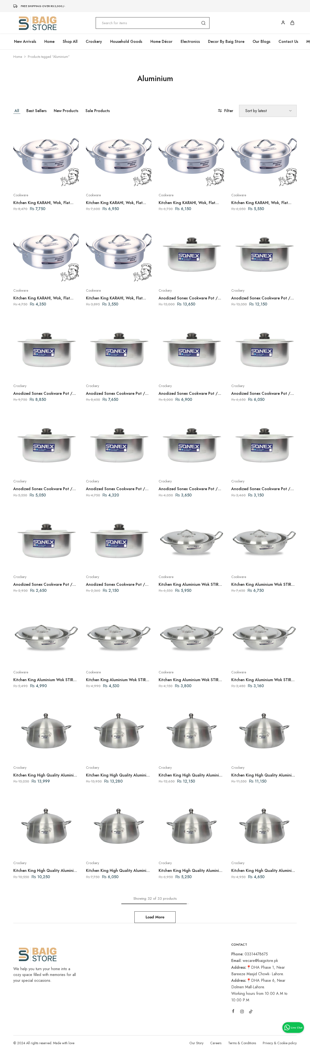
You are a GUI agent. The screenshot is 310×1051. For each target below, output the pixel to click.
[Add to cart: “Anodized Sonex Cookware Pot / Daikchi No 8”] (178, 371)
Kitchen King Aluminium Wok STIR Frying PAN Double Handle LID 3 (188, 679)
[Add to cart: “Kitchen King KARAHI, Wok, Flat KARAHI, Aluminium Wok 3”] (106, 276)
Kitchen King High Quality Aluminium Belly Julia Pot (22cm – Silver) (191, 870)
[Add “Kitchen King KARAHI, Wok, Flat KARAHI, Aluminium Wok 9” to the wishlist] (131, 180)
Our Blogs (261, 41)
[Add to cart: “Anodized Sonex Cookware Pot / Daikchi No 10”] (33, 371)
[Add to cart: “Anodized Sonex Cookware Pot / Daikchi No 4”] (178, 467)
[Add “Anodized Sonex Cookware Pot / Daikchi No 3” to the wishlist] (276, 467)
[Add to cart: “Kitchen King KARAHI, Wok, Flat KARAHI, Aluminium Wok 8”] (178, 180)
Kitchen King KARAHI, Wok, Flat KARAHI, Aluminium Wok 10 (41, 202)
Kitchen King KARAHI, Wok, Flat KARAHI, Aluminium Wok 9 (114, 202)
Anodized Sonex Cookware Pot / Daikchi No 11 (260, 298)
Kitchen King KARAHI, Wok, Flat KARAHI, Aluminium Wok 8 (187, 202)
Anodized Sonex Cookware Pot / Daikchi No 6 (42, 488)
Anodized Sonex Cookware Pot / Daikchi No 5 (115, 488)
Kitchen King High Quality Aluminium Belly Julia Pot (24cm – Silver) (118, 870)
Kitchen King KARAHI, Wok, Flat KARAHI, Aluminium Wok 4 (41, 298)
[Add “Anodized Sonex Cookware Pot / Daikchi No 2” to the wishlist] (58, 562)
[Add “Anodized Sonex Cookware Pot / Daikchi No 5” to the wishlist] (131, 467)
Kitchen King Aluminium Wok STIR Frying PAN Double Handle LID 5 (43, 679)
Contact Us (288, 41)
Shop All (70, 41)
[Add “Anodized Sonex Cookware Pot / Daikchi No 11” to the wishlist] (276, 276)
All (17, 111)
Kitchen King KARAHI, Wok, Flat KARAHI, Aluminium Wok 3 (114, 298)
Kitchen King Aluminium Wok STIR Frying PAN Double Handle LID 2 (261, 679)
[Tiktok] (250, 1012)
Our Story (196, 1043)
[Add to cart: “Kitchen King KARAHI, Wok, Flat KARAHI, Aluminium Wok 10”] (33, 180)
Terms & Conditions (242, 1043)
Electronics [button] (190, 41)
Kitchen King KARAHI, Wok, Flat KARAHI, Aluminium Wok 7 (259, 202)
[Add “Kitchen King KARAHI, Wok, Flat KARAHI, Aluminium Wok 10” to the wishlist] (58, 180)
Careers (215, 1043)
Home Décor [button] (161, 41)
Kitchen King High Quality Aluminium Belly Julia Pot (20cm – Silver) (264, 870)
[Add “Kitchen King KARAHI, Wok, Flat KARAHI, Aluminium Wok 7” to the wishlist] (276, 180)
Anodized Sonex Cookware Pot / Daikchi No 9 (115, 393)
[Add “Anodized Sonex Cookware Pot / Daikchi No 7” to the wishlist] (276, 371)
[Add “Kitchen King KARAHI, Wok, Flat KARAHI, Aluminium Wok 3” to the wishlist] (131, 276)
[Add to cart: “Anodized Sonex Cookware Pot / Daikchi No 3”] (251, 467)
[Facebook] (233, 1012)
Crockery (165, 290)
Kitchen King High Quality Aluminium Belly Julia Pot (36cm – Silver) (118, 775)
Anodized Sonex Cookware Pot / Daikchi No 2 (42, 584)
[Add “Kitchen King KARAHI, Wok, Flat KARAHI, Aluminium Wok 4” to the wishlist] (58, 276)
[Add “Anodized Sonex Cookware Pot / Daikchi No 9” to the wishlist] (131, 371)
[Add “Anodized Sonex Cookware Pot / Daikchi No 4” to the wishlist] (203, 467)
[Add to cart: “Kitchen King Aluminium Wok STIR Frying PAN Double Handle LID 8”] (178, 562)
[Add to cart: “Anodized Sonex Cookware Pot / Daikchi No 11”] (251, 276)
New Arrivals (25, 41)
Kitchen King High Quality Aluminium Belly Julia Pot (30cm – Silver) (46, 870)
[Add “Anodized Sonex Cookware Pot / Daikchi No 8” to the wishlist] (203, 371)
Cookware (20, 195)
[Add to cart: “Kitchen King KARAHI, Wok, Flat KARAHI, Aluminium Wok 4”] (33, 276)
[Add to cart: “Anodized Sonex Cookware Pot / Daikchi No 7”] (251, 371)
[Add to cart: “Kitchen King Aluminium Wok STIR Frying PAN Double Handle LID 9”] (251, 562)
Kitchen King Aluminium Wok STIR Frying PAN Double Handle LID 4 (116, 679)
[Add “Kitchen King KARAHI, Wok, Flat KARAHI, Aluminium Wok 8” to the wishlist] (203, 180)
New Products (66, 111)
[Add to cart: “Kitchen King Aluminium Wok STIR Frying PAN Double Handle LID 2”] (251, 658)
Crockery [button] (94, 41)
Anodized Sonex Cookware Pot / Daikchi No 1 (115, 584)
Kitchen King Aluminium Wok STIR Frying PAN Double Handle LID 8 (188, 584)
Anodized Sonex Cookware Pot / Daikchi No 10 (42, 393)
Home (49, 41)
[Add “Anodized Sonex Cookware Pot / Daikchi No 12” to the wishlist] (203, 276)
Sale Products (97, 111)
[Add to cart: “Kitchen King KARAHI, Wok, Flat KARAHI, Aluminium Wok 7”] (251, 180)
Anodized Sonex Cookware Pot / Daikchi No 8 (188, 393)
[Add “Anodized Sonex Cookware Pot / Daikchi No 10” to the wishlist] (58, 371)
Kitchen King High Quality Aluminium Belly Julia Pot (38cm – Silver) (46, 775)
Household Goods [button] (126, 41)
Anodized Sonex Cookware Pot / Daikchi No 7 (260, 393)
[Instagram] (242, 1012)
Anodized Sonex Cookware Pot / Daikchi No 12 (188, 298)
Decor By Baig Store (226, 41)
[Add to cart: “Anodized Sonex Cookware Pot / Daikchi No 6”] (33, 467)
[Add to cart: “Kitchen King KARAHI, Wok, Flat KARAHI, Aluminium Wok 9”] (106, 180)
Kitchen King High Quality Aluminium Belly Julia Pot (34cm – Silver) (191, 775)
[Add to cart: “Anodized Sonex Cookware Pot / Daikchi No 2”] (33, 562)
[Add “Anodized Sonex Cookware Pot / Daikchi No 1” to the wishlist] (131, 562)
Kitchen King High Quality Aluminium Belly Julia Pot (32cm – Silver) (264, 775)
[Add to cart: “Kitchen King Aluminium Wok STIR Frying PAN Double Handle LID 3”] (178, 658)
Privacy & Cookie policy (280, 1043)
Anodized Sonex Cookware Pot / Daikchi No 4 (188, 488)
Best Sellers (36, 111)
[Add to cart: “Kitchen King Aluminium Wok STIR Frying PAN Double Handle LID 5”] (33, 658)
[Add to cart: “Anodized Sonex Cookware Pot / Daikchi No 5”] (106, 467)
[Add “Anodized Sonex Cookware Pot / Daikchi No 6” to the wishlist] (58, 467)
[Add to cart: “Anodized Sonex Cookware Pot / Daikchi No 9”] (106, 371)
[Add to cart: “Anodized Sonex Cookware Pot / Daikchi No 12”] (178, 276)
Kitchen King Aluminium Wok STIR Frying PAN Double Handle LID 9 (261, 584)
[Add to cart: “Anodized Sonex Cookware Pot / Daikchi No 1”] (106, 562)
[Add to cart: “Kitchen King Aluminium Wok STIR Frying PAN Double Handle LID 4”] (106, 658)
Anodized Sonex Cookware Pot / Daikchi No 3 (260, 488)
